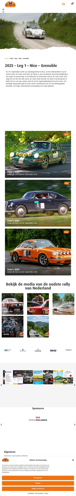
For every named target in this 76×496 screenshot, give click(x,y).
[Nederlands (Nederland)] (3, 9)
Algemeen (9, 451)
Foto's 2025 (13, 220)
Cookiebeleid (31, 493)
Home (7, 58)
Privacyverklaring (39, 493)
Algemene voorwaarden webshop (16, 456)
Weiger (38, 483)
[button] (73, 460)
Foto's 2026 (13, 171)
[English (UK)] (3, 12)
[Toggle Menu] (63, 4)
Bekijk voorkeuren (38, 488)
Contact (46, 493)
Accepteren (38, 478)
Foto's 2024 (13, 269)
